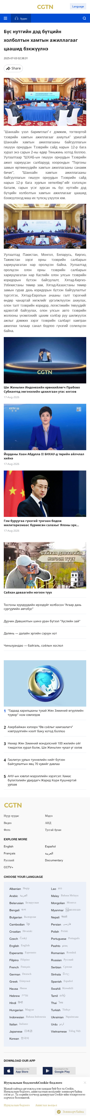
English (8, 846)
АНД (48, 823)
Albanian (19, 888)
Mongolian (63, 902)
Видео (8, 823)
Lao (56, 888)
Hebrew (18, 995)
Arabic (18, 895)
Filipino (19, 959)
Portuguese (65, 938)
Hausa (18, 988)
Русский (9, 860)
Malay (64, 895)
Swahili (62, 988)
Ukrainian (64, 1016)
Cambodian (19, 924)
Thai (57, 1002)
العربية (49, 853)
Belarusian (24, 902)
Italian (18, 1024)
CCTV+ (8, 867)
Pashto (59, 945)
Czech (18, 938)
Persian (61, 924)
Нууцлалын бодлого (17, 1105)
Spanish (62, 981)
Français (9, 853)
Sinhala (60, 974)
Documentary (54, 860)
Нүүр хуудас (11, 815)
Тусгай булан (53, 829)
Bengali (17, 909)
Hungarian (21, 1009)
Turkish (60, 1009)
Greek (19, 981)
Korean (19, 1038)
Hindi (16, 1002)
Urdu (57, 1024)
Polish (59, 931)
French (19, 967)
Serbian (61, 967)
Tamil (58, 995)
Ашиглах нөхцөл (46, 1105)
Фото (7, 829)
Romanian (63, 952)
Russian (62, 959)
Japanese (20, 1031)
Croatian (20, 931)
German (20, 974)
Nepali (59, 917)
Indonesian (27, 1016)
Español (50, 846)
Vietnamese (66, 1031)
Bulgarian (22, 917)
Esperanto (22, 952)
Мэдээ (49, 815)
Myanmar (66, 909)
